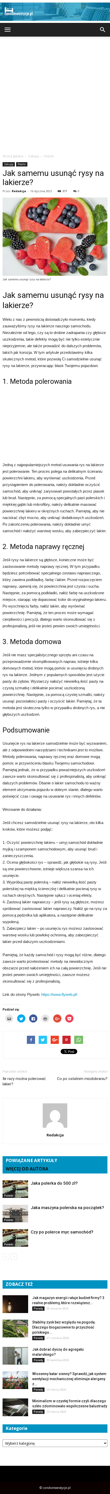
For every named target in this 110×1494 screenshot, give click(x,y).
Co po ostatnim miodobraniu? (82, 1078)
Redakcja (19, 191)
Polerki (22, 164)
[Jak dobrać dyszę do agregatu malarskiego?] (15, 1356)
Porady (38, 1308)
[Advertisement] (55, 93)
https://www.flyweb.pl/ (59, 994)
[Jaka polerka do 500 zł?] (15, 1189)
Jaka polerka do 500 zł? (54, 1183)
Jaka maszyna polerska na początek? (67, 1207)
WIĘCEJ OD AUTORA (27, 1169)
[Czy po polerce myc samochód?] (15, 1238)
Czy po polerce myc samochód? (62, 1231)
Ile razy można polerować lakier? (24, 1081)
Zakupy (8, 164)
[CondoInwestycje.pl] (55, 12)
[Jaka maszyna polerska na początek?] (15, 1213)
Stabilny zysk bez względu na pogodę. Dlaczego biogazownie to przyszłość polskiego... (64, 1327)
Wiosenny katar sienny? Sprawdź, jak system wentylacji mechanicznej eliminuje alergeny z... (69, 1379)
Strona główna (13, 156)
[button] (103, 30)
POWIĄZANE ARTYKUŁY (31, 1160)
